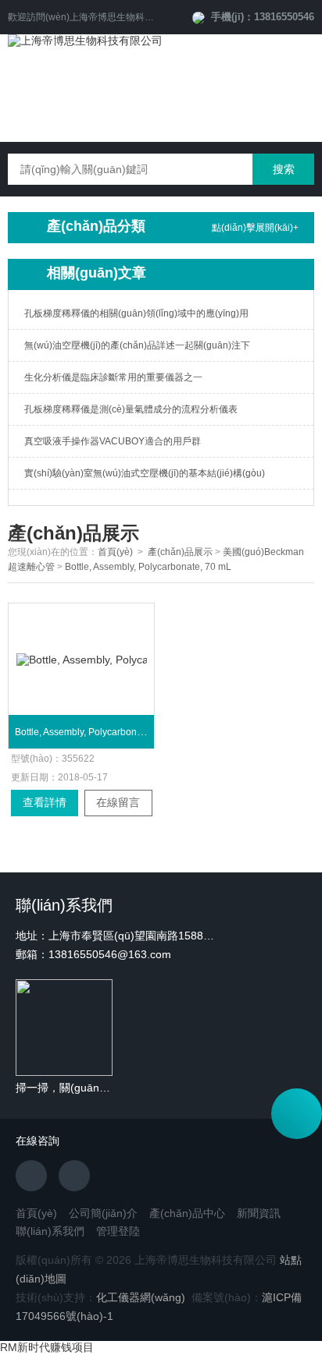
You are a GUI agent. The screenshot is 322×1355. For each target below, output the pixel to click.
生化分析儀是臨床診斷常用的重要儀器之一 (113, 377)
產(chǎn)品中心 (187, 1213)
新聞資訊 (259, 1213)
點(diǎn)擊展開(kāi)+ (255, 227)
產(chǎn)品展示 (180, 552)
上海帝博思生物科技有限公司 (130, 17)
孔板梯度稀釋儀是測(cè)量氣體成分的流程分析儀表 (131, 409)
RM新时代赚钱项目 (47, 1347)
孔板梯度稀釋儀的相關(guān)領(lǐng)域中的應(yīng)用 (136, 313)
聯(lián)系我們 (50, 1231)
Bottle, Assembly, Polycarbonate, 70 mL (148, 566)
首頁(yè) (115, 552)
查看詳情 (44, 802)
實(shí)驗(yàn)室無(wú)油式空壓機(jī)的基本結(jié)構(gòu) (144, 473)
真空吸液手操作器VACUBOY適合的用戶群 (112, 441)
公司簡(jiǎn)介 (103, 1213)
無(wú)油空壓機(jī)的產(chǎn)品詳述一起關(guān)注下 (137, 345)
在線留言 (118, 802)
